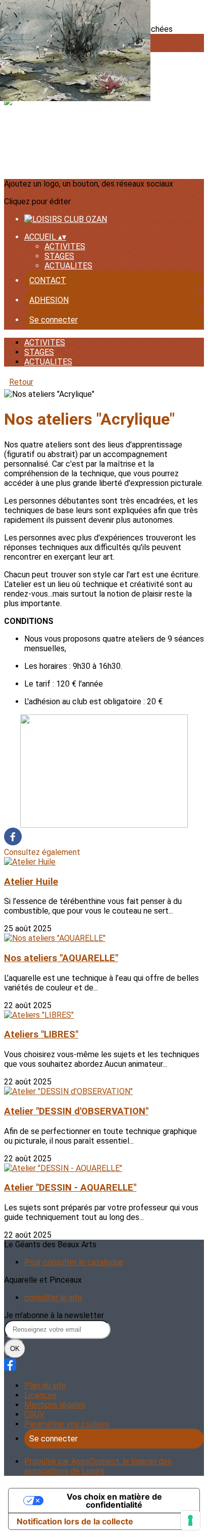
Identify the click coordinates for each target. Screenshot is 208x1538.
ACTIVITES (64, 246)
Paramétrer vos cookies (66, 1424)
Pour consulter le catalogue (73, 1262)
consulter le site (53, 1297)
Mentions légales (54, 1405)
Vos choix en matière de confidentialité (114, 1500)
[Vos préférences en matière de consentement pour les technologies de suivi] (190, 1520)
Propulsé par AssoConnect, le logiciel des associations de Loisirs (98, 1466)
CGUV (34, 1414)
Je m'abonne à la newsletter (54, 1315)
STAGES (59, 256)
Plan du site (45, 1385)
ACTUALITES (68, 265)
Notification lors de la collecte (75, 1521)
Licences (40, 1395)
